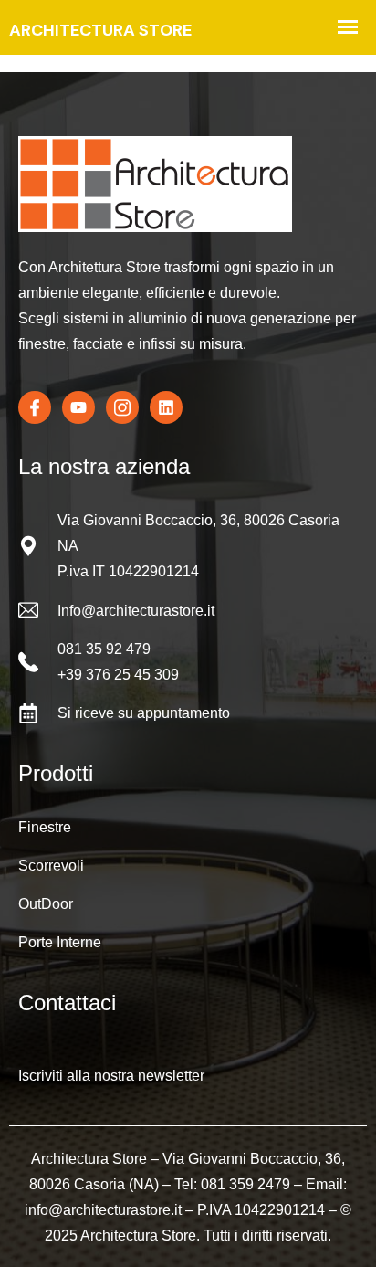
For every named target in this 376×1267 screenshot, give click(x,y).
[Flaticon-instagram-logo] (122, 407)
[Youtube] (78, 407)
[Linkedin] (166, 407)
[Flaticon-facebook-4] (34, 407)
